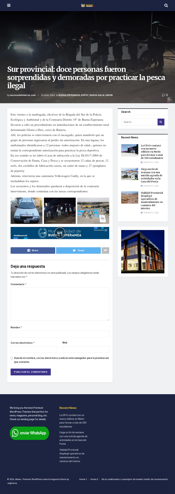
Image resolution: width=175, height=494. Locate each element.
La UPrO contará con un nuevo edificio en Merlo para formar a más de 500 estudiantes (152, 152)
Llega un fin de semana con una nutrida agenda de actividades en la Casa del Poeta (151, 175)
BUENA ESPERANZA (69, 95)
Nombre (16, 327)
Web (64, 343)
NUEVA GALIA (97, 95)
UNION (109, 95)
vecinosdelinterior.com (23, 95)
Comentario (19, 284)
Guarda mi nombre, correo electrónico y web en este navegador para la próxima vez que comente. (61, 360)
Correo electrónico (23, 343)
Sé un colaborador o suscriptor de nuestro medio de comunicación (135, 479)
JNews (18, 479)
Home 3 (94, 479)
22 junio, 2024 (48, 95)
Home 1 (83, 479)
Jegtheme (12, 483)
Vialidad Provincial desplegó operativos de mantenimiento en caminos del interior (152, 200)
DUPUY (85, 95)
